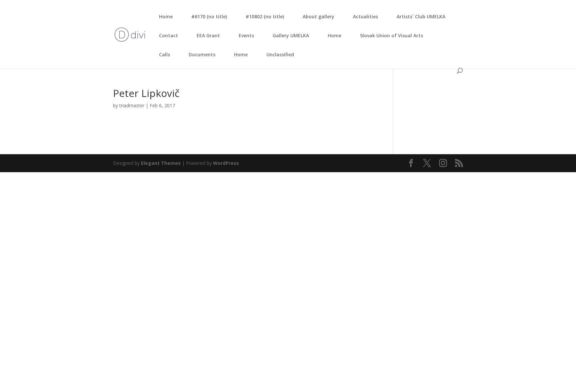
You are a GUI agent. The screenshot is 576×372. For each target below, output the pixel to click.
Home (166, 16)
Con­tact (168, 35)
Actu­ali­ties (365, 16)
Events (246, 35)
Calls (164, 54)
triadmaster (131, 105)
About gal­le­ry (318, 16)
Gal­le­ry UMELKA (291, 35)
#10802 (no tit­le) (265, 16)
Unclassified (280, 54)
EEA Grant (208, 35)
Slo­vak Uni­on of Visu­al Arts (391, 35)
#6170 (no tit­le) (209, 16)
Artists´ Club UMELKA (421, 16)
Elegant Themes (161, 163)
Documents (202, 54)
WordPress (226, 163)
